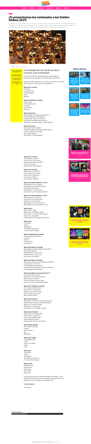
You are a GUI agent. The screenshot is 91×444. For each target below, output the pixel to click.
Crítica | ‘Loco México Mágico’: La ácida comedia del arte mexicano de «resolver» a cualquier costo (74, 97)
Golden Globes (19, 70)
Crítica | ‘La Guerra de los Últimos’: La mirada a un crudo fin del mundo (80, 153)
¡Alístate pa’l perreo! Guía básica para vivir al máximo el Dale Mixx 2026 (85, 111)
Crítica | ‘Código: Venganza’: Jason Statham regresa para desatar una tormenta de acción (85, 80)
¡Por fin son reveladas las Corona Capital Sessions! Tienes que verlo (79, 242)
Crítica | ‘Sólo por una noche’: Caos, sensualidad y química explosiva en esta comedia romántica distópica (74, 81)
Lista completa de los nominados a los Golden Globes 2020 (16, 82)
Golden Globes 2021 (17, 71)
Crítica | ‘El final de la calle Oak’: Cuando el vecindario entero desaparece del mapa (85, 96)
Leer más (70, 27)
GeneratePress (55, 442)
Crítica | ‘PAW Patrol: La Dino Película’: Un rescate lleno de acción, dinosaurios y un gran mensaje (74, 112)
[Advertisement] (17, 103)
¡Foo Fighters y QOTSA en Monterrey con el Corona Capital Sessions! (80, 220)
